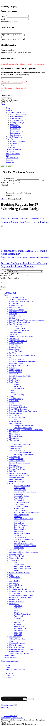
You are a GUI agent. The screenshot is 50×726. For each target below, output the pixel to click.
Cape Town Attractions (17, 324)
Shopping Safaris (20, 529)
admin (3, 199)
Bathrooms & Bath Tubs (18, 312)
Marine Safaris (14, 434)
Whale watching (15, 637)
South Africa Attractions (22, 568)
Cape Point (18, 326)
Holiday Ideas (9, 655)
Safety (12, 145)
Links (8, 667)
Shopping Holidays (16, 554)
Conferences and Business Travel (21, 337)
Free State (12, 378)
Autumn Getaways (16, 305)
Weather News (14, 599)
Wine (11, 641)
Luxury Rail (10, 152)
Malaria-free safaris (21, 510)
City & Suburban (16, 120)
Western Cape (14, 604)
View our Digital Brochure (15, 669)
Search (4, 185)
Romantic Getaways (16, 481)
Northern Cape (14, 457)
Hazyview (17, 442)
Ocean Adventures (16, 459)
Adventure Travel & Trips (18, 299)
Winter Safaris (19, 548)
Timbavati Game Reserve (23, 428)
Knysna (16, 384)
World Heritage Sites (16, 651)
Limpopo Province (16, 423)
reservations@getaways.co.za (12, 718)
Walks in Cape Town (21, 330)
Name (4, 16)
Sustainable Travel (16, 585)
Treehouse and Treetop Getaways (21, 591)
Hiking (11, 403)
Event (11, 357)
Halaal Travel (14, 401)
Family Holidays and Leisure (19, 366)
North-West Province (17, 450)
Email (4, 19)
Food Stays (14, 125)
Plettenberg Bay (19, 388)
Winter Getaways (15, 645)
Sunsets (16, 571)
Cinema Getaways (16, 332)
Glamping (12, 397)
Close (3, 104)
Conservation (14, 339)
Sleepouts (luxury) (16, 558)
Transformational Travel (18, 589)
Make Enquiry (6, 98)
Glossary (13, 143)
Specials (9, 110)
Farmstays (13, 368)
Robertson (17, 624)
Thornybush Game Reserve (24, 426)
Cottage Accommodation (18, 341)
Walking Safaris (19, 542)
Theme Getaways (15, 587)
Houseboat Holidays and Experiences (23, 411)
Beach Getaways (16, 116)
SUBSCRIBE (28, 699)
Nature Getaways (16, 131)
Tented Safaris (19, 535)
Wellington (18, 633)
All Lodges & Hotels (18, 114)
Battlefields (13, 314)
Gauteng (12, 392)
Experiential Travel (16, 363)
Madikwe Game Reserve (23, 452)
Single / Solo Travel (16, 556)
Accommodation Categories (16, 112)
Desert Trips (13, 345)
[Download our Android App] (22, 708)
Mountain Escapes (16, 436)
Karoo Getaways (15, 413)
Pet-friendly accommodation (19, 463)
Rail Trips (12, 471)
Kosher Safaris (19, 508)
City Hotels (13, 334)
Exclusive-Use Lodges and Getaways (23, 361)
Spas (11, 575)
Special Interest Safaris (22, 533)
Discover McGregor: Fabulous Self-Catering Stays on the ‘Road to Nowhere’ (24, 265)
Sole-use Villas (14, 560)
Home (8, 108)
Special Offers (14, 577)
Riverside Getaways (16, 477)
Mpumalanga (14, 440)
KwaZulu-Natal (15, 421)
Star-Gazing (13, 583)
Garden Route (15, 127)
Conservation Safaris (21, 496)
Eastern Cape (14, 349)
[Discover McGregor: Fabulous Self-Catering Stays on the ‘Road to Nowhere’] (25, 258)
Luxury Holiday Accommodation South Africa (26, 430)
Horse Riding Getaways (18, 409)
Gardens (12, 390)
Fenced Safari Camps (21, 502)
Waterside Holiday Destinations (20, 597)
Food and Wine (14, 374)
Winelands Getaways (17, 643)
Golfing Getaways (16, 399)
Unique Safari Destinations (23, 539)
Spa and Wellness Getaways (19, 573)
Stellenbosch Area (20, 628)
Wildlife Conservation (17, 639)
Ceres (16, 610)
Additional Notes (7, 96)
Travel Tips (10, 139)
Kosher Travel (14, 415)
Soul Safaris (18, 531)
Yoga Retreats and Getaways (19, 653)
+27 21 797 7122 (10, 716)
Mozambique (14, 438)
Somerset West (19, 626)
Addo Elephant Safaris (22, 486)
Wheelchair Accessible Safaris (25, 546)
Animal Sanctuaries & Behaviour (21, 301)
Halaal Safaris (19, 504)
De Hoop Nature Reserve (23, 614)
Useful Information (11, 657)
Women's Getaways (16, 647)
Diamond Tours (15, 347)
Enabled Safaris (19, 498)
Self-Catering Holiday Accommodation (23, 552)
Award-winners (14, 308)
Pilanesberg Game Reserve (23, 455)
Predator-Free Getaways (18, 469)
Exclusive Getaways (16, 359)
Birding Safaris (19, 488)
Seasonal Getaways (16, 550)
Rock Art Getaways (16, 479)
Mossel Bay (18, 386)
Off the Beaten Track (17, 461)
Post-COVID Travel (16, 467)
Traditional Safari (20, 537)
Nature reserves (14, 448)
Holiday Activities (15, 405)
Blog (7, 156)
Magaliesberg (14, 432)
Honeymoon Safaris (21, 506)
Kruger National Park (17, 417)
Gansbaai (17, 618)
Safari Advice (19, 523)
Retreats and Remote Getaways (20, 475)
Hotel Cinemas (19, 328)
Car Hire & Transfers (13, 149)
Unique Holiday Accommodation (21, 595)
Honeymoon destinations (18, 407)
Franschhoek (18, 616)
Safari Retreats (19, 527)
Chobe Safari (18, 494)
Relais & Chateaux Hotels (18, 473)
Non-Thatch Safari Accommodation (27, 513)
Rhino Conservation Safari (23, 519)
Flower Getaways (15, 372)
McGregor (17, 622)
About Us (9, 160)
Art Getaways (14, 303)
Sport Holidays (14, 581)
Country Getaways (17, 123)
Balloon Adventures (13, 154)
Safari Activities (19, 521)
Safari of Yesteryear (21, 525)
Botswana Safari (20, 490)
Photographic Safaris (21, 515)
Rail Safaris (18, 517)
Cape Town (18, 606)
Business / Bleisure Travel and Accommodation (26, 320)
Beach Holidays (15, 316)
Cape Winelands (16, 118)
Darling (16, 612)
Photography (13, 465)
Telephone (5, 22)
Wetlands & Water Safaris (23, 544)
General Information (17, 141)
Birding (12, 318)
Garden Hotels (14, 380)
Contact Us (10, 162)
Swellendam (18, 631)
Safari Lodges (15, 133)
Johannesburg (19, 394)
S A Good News (12, 158)
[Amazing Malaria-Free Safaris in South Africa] (25, 218)
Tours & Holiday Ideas (14, 137)
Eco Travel (13, 353)
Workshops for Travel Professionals (22, 649)
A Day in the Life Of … (18, 297)
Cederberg (17, 608)
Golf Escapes (15, 129)
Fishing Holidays (15, 370)
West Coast (18, 635)
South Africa (13, 562)
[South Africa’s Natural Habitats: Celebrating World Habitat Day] (25, 236)
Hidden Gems (19, 564)
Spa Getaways (15, 135)
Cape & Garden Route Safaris (25, 492)
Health (12, 147)
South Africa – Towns (22, 566)
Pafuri (16, 419)
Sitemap (9, 677)
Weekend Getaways (16, 602)
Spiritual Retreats (15, 579)
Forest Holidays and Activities (20, 376)
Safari (11, 484)
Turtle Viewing (14, 593)
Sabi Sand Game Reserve (23, 444)
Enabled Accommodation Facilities (22, 355)
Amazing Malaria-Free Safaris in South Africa (25, 222)
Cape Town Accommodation (19, 322)
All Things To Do (11, 293)
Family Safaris (19, 500)
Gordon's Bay (19, 620)
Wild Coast (18, 351)
